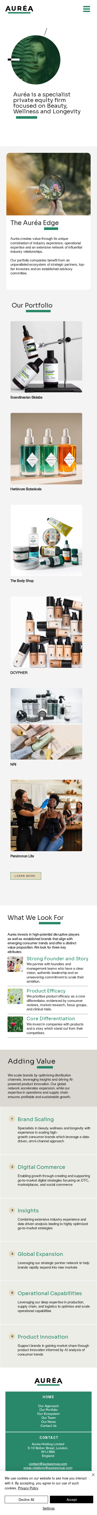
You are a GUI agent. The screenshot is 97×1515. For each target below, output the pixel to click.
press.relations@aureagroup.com (48, 1468)
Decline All (26, 1499)
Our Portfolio (48, 1410)
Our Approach (48, 1406)
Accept (72, 1499)
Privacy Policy (28, 1488)
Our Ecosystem (48, 1414)
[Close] (90, 1477)
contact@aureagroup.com (48, 1464)
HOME (48, 1397)
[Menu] (86, 8)
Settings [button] (49, 1508)
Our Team (48, 1418)
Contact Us (48, 1426)
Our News (48, 1422)
